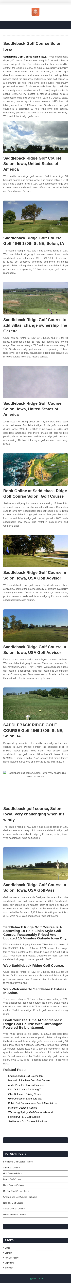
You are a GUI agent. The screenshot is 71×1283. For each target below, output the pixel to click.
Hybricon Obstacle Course (22, 1107)
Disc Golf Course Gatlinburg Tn (25, 1089)
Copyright (9, 1263)
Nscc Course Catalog (13, 1185)
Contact (8, 1253)
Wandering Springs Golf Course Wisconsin (31, 1112)
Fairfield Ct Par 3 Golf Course (24, 1116)
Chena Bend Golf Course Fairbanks (20, 1197)
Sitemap (9, 1267)
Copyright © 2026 (35, 1278)
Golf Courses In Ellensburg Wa (24, 1098)
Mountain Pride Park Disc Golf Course (29, 1080)
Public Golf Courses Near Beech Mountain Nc (33, 1103)
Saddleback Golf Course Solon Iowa (24, 56)
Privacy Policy (11, 1258)
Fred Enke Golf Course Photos (18, 1161)
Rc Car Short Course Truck (16, 1191)
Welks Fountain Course (14, 1214)
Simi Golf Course (11, 1167)
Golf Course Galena (12, 1173)
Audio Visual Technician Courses (26, 1085)
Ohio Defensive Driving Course (25, 1094)
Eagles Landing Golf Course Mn (25, 1076)
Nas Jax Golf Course (13, 1203)
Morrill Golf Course (12, 1179)
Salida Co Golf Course (14, 1208)
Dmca (7, 1248)
